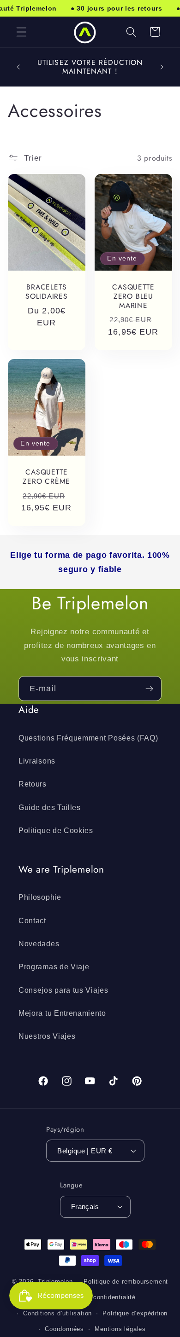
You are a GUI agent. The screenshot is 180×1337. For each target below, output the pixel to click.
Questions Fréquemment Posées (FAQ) (88, 738)
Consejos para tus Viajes (63, 990)
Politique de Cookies (55, 830)
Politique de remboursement (126, 1282)
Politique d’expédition (135, 1313)
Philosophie (39, 897)
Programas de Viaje (53, 966)
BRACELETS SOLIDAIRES (46, 292)
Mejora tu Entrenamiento (62, 1013)
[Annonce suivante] (162, 67)
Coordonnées (64, 1329)
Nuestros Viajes (46, 1036)
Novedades (38, 943)
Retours (32, 784)
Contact (32, 920)
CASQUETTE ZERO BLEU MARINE (133, 296)
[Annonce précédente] (18, 67)
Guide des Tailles (49, 807)
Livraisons (36, 761)
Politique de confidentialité (95, 1297)
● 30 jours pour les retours (116, 8)
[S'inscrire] (149, 688)
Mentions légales (120, 1329)
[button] (21, 32)
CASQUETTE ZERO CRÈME (47, 477)
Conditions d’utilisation (57, 1313)
